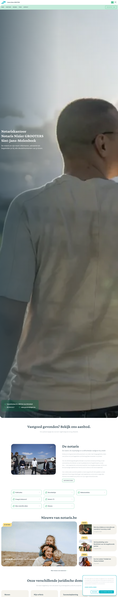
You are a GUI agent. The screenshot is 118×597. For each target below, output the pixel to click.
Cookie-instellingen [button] (90, 587)
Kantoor (8, 7)
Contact (25, 7)
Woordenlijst (52, 492)
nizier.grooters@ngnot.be (28, 407)
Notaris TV (51, 499)
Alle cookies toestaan (106, 591)
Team (20, 7)
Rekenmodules (85, 492)
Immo (2, 7)
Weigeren (94, 591)
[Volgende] (53, 459)
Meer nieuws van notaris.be (58, 570)
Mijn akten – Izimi (111, 7)
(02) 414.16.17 (10, 407)
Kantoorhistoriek (68, 480)
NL (112, 2)
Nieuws (15, 7)
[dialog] (99, 585)
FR (115, 2)
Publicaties (18, 492)
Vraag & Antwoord (21, 499)
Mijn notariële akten (21, 506)
